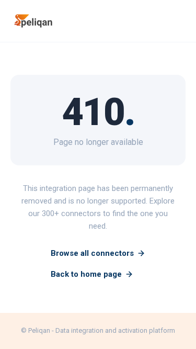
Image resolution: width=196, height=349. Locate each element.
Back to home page (86, 274)
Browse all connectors (92, 253)
